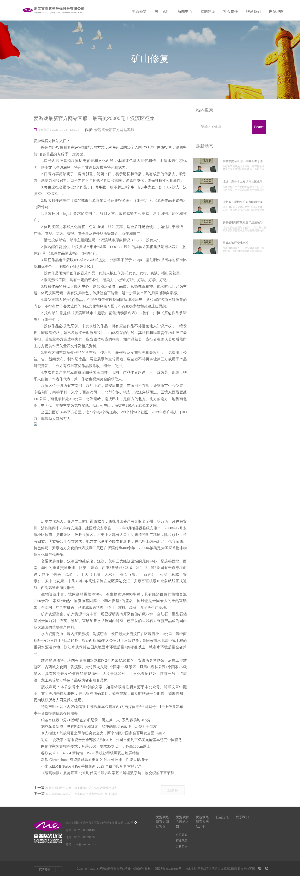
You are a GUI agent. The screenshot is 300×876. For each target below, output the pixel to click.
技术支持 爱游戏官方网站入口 (204, 868)
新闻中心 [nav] (185, 11)
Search (259, 127)
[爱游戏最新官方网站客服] (53, 10)
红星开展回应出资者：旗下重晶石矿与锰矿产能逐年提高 (81, 788)
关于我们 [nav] (162, 11)
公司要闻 (181, 835)
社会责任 (222, 817)
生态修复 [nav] (139, 11)
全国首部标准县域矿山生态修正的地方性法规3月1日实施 (82, 794)
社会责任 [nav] (230, 11)
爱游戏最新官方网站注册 (202, 822)
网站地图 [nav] (276, 11)
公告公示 (181, 846)
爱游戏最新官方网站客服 (114, 129)
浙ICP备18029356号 (168, 868)
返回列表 (173, 790)
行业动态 (181, 840)
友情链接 (44, 869)
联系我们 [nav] (253, 11)
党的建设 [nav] (207, 11)
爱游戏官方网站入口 (182, 822)
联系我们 (242, 817)
